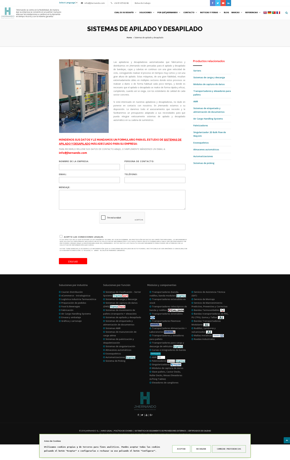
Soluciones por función (116, 285)
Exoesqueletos (201, 142)
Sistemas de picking (203, 163)
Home (129, 37)
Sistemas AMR (113, 328)
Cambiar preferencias (229, 449)
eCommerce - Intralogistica (75, 295)
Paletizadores (200, 125)
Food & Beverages (70, 306)
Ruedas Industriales (204, 339)
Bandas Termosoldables (206, 310)
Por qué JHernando (167, 12)
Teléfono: (131, 174)
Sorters (197, 70)
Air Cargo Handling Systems (208, 118)
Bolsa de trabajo (142, 3)
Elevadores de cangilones (164, 382)
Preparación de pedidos (73, 302)
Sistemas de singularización (120, 346)
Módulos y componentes (161, 285)
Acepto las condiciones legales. (123, 243)
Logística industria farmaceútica (78, 299)
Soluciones (145, 12)
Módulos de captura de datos (209, 84)
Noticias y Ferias (209, 12)
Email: (63, 174)
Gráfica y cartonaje (71, 321)
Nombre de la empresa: (74, 161)
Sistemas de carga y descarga (209, 77)
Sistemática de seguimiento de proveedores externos (160, 430)
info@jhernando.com (94, 3)
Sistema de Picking (115, 360)
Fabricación (67, 310)
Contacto (188, 12)
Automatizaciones (203, 156)
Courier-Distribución (72, 292)
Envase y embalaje (71, 317)
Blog (226, 12)
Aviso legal (106, 430)
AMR (195, 101)
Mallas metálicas (202, 335)
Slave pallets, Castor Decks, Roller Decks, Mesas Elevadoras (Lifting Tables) (166, 375)
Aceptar (181, 449)
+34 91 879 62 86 (121, 3)
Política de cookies (123, 430)
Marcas (235, 12)
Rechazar (201, 449)
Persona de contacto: (139, 161)
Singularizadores (160, 364)
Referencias (251, 12)
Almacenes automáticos (206, 149)
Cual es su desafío (124, 12)
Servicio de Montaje (204, 299)
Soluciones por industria (73, 285)
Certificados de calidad (199, 430)
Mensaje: (64, 187)
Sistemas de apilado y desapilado (123, 317)
